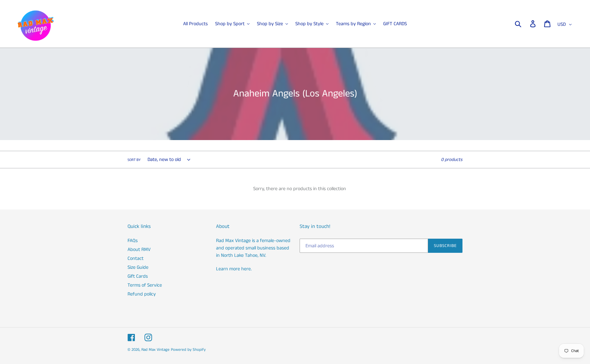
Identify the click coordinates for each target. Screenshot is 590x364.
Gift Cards (138, 276)
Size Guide (138, 267)
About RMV (139, 249)
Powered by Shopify (188, 350)
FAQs (133, 240)
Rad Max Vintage (155, 350)
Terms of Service (145, 285)
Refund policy (142, 294)
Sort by (134, 159)
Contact (136, 258)
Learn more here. (234, 268)
